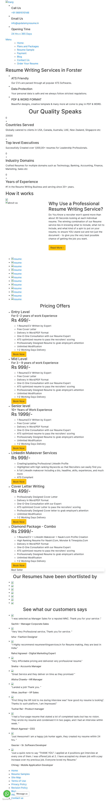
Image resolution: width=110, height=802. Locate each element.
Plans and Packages (28, 46)
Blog (19, 56)
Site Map (16, 777)
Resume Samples (20, 774)
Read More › (57, 247)
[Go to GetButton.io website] (6, 799)
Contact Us (23, 60)
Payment (21, 53)
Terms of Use (18, 780)
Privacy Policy (19, 784)
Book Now (18, 354)
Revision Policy (19, 787)
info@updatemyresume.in (25, 23)
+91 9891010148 (20, 12)
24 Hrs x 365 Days (21, 33)
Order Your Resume (27, 63)
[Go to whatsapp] (6, 793)
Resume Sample (25, 49)
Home (20, 42)
